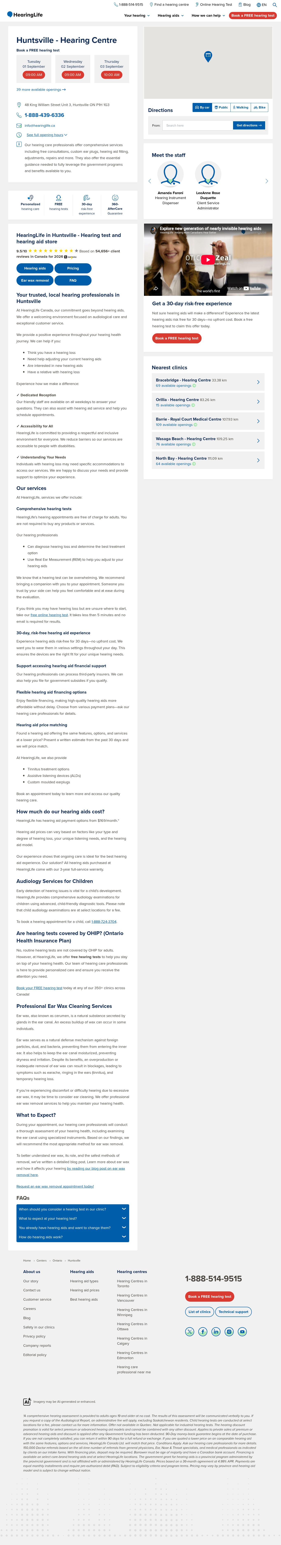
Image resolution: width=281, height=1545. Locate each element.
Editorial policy (34, 1354)
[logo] (24, 14)
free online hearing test (49, 614)
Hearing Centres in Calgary (132, 1341)
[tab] (137, 16)
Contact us (31, 1290)
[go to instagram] (229, 1332)
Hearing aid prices (84, 1290)
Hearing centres (132, 1271)
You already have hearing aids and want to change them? (64, 1227)
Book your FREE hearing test (39, 987)
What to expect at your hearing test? (48, 1218)
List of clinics (200, 1311)
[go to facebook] (202, 1332)
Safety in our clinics (39, 1327)
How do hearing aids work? (41, 1236)
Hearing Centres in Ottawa (132, 1326)
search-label (275, 5)
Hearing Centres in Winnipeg (132, 1312)
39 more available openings (38, 89)
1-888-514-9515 (213, 1278)
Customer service (37, 1299)
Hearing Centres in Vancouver (132, 1298)
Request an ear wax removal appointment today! (55, 1186)
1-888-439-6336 (44, 115)
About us (31, 1271)
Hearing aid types (84, 1281)
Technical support (233, 1311)
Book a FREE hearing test (252, 15)
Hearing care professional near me (134, 1369)
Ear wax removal (35, 280)
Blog (26, 1317)
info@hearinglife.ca (40, 125)
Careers (29, 1308)
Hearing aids (35, 268)
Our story (30, 1281)
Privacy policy (34, 1336)
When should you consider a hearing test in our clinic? (62, 1209)
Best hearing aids (84, 1299)
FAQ (73, 280)
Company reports (37, 1345)
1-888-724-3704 (104, 921)
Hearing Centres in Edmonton (132, 1355)
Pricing (73, 268)
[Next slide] (267, 181)
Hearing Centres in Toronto (132, 1283)
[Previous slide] (149, 181)
